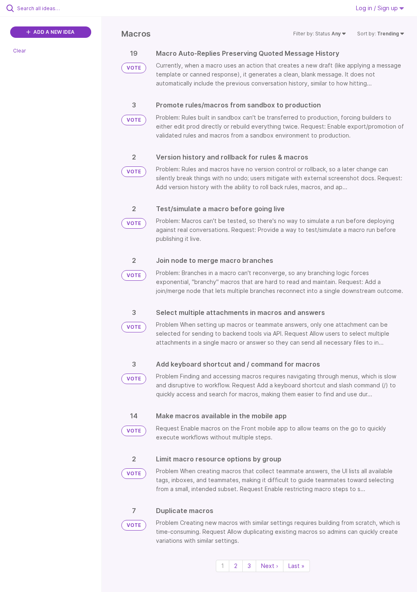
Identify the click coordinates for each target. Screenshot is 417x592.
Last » (296, 565)
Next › (269, 565)
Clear (19, 51)
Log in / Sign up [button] (377, 7)
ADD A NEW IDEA (53, 32)
